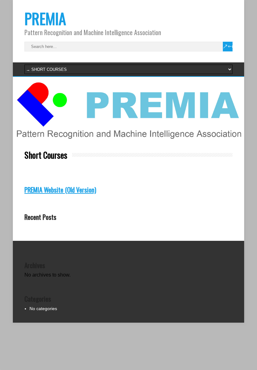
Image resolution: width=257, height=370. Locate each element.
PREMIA (45, 18)
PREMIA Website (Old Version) (60, 189)
